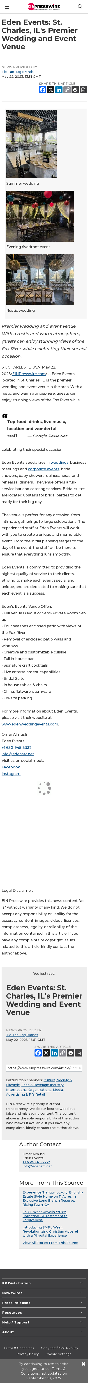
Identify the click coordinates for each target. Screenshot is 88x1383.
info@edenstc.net (18, 754)
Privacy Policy (28, 1354)
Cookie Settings (58, 1354)
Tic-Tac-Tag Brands (18, 72)
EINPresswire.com (29, 374)
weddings (60, 462)
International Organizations (28, 1090)
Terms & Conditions (19, 1348)
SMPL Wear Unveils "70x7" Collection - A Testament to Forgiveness (45, 1216)
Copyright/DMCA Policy (59, 1348)
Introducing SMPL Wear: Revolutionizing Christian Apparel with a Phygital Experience (50, 1231)
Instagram (11, 774)
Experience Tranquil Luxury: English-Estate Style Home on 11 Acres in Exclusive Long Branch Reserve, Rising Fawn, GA (53, 1198)
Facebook (11, 767)
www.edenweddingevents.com (30, 724)
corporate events (43, 469)
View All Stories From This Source (50, 1243)
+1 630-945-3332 (17, 747)
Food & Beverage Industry (42, 1085)
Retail (40, 1094)
